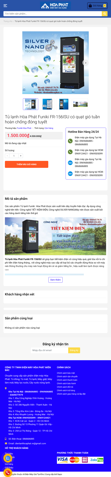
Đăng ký (74, 350)
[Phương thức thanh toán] (80, 460)
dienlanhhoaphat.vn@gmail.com (30, 443)
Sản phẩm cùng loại (19, 318)
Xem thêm (55, 279)
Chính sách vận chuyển (67, 376)
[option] (55, 62)
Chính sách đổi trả (65, 387)
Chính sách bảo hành (66, 383)
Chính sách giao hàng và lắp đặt (71, 394)
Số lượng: (10, 150)
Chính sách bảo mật (66, 373)
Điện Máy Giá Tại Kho (34, 474)
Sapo (59, 474)
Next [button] (85, 62)
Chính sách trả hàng (66, 390)
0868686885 (28, 439)
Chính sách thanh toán (67, 380)
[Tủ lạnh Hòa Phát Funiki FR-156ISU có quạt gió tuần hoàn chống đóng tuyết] (55, 62)
